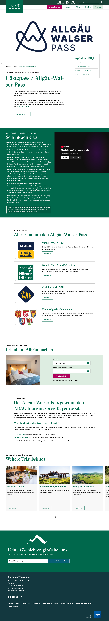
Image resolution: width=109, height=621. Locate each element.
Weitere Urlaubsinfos (83, 74)
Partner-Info (26, 603)
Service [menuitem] (98, 7)
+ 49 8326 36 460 (71, 380)
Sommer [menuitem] (67, 7)
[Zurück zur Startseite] (14, 6)
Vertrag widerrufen (66, 603)
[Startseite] (88, 616)
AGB (56, 603)
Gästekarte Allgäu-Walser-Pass (27, 66)
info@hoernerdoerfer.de (16, 590)
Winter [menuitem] (78, 7)
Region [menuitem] (88, 7)
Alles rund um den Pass (83, 66)
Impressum (37, 603)
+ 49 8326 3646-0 (17, 588)
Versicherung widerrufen (84, 603)
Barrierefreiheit (13, 606)
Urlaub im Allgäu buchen (84, 70)
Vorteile (18, 180)
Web (20, 166)
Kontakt (10, 603)
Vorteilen (14, 172)
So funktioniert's (81, 63)
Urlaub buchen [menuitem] (54, 7)
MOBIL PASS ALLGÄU (24, 106)
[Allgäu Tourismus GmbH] (97, 614)
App (42, 429)
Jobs (17, 603)
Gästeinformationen (19, 212)
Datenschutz (47, 603)
